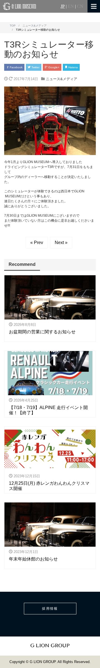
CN (80, 6)
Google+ (53, 67)
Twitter (35, 67)
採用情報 (50, 609)
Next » (61, 242)
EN (71, 6)
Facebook (15, 67)
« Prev (36, 242)
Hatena (73, 67)
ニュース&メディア (61, 79)
